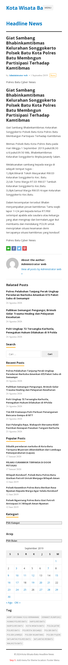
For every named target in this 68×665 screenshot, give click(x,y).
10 (17, 575)
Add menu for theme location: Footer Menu (34, 660)
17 (17, 582)
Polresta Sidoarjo (32, 630)
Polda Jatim (53, 626)
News (52, 75)
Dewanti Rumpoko (51, 617)
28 (48, 589)
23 (9, 589)
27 (40, 589)
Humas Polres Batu (17, 621)
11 (25, 575)
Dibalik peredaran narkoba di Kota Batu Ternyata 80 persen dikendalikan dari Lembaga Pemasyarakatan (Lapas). (33, 449)
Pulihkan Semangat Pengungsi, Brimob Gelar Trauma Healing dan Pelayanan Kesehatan (31, 313)
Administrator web (18, 75)
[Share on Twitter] (19, 248)
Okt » (17, 602)
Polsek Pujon (53, 634)
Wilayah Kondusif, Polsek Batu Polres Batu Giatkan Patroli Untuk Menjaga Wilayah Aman (33, 476)
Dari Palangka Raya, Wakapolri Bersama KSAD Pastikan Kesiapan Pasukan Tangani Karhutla (32, 426)
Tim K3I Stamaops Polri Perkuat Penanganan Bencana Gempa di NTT (32, 413)
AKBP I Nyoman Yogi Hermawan (23, 617)
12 (33, 575)
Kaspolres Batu (15, 626)
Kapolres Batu (37, 621)
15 (56, 575)
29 (56, 589)
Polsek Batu (50, 630)
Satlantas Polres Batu (19, 639)
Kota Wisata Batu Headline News (27, 16)
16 (9, 582)
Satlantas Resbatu (43, 639)
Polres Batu (13, 630)
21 (48, 582)
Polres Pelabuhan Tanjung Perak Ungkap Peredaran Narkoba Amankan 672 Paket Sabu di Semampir (32, 295)
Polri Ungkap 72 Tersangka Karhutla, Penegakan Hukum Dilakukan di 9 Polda (31, 330)
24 (17, 589)
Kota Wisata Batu (35, 626)
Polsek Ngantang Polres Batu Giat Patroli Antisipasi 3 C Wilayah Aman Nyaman (30, 502)
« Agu (9, 602)
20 (40, 582)
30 (9, 596)
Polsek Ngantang (34, 634)
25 (25, 589)
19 (33, 582)
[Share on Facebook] (14, 248)
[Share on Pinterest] (24, 248)
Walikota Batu (14, 643)
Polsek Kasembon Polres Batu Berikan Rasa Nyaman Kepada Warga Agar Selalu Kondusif (32, 489)
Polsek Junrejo (14, 634)
